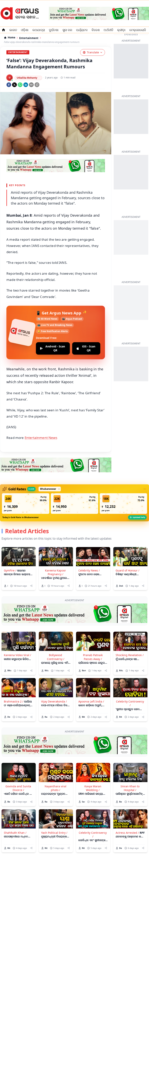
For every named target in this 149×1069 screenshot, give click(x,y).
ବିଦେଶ (96, 30)
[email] (31, 84)
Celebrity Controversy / (130, 703)
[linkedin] (25, 84)
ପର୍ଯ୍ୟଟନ (82, 30)
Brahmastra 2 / (13, 701)
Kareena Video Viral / (17, 655)
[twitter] (14, 84)
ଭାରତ (13, 30)
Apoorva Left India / (91, 701)
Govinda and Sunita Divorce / (18, 788)
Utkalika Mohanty (27, 77)
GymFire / (10, 570)
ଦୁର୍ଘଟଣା (54, 30)
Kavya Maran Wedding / (92, 788)
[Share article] (31, 586)
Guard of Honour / (127, 570)
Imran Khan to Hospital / (130, 788)
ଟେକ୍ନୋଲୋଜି (137, 30)
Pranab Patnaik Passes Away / (93, 657)
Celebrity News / (89, 570)
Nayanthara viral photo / (55, 788)
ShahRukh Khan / (15, 833)
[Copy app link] (37, 84)
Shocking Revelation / (130, 655)
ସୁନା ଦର (67, 30)
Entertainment (28, 38)
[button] (25, 503)
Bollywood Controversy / (55, 657)
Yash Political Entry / (54, 833)
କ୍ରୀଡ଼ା (121, 30)
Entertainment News (41, 437)
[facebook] (8, 84)
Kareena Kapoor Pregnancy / (55, 572)
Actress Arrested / (127, 833)
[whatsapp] (20, 84)
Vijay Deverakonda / (54, 701)
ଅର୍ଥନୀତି (108, 30)
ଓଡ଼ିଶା (25, 30)
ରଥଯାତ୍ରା (38, 30)
